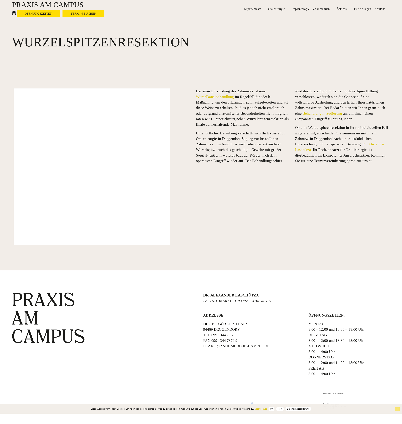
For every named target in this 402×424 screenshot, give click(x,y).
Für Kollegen (362, 9)
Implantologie (301, 9)
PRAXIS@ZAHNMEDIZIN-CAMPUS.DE (236, 346)
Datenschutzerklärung (298, 409)
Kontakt (380, 9)
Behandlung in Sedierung (322, 113)
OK (271, 409)
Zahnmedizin (321, 9)
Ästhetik (342, 9)
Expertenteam (252, 9)
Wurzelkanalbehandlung (215, 97)
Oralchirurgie (276, 9)
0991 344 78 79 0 (224, 335)
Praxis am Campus (48, 5)
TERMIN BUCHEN (83, 13)
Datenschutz (261, 409)
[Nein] (397, 409)
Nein (280, 409)
